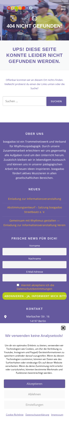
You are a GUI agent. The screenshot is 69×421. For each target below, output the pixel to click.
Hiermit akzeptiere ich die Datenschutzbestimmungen (35, 287)
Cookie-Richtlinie (15, 414)
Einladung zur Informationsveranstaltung (34, 199)
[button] (63, 328)
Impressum (57, 414)
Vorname (34, 245)
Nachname (34, 258)
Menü (63, 8)
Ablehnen (34, 394)
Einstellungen (34, 405)
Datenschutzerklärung (37, 414)
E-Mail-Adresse (34, 271)
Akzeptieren (34, 384)
